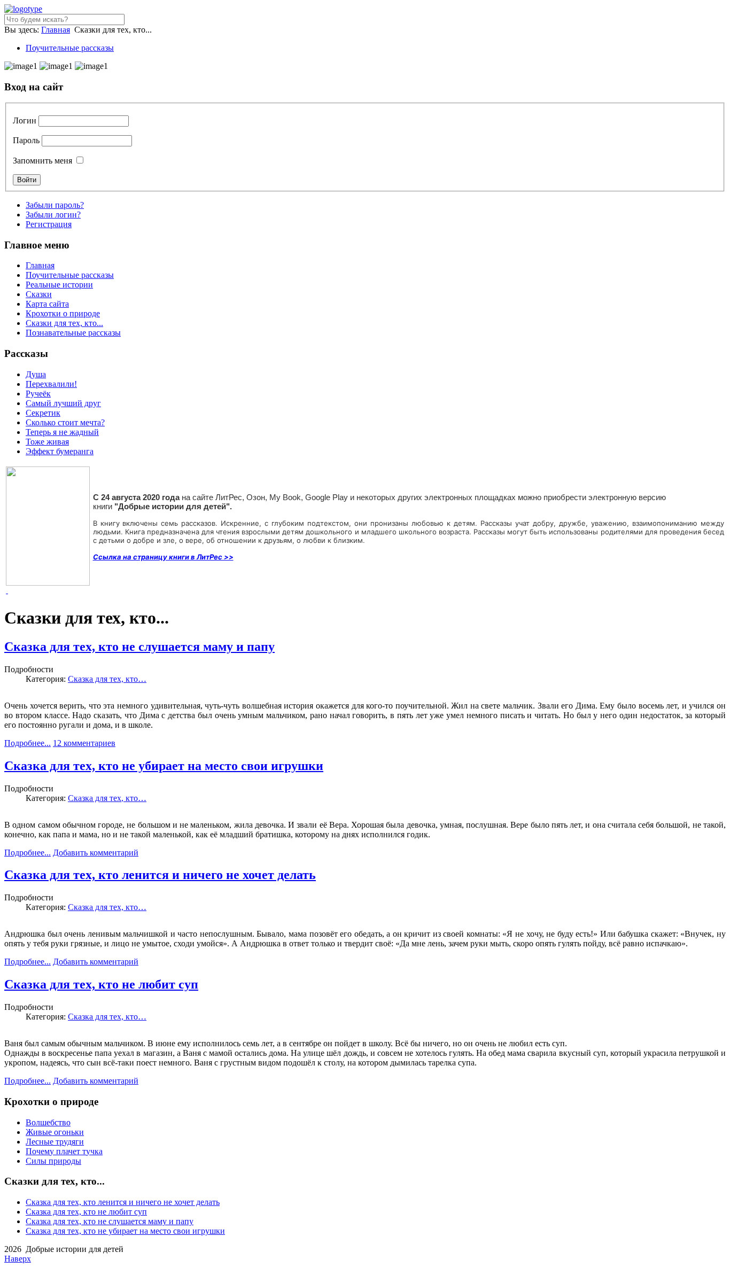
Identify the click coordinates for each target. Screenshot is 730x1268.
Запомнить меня (42, 160)
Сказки (39, 294)
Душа (36, 374)
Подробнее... (27, 743)
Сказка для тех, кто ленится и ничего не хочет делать (160, 875)
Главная (55, 29)
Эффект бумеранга (60, 451)
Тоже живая (47, 441)
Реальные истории (59, 284)
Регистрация (49, 224)
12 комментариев (84, 743)
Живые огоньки (55, 1132)
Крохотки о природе (63, 313)
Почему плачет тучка (64, 1151)
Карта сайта (47, 303)
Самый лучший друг (63, 403)
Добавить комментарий (95, 852)
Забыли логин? (53, 214)
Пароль (26, 140)
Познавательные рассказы (73, 332)
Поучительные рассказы (70, 47)
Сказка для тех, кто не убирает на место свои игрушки (163, 766)
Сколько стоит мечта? (65, 422)
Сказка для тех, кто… (107, 678)
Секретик (43, 412)
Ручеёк (38, 393)
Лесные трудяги (55, 1141)
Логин (24, 120)
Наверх (17, 1258)
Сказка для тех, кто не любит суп (101, 984)
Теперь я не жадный (62, 432)
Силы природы (53, 1160)
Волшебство (48, 1122)
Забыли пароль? (55, 204)
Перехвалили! (51, 383)
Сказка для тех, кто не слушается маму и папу (139, 647)
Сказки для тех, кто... (64, 323)
